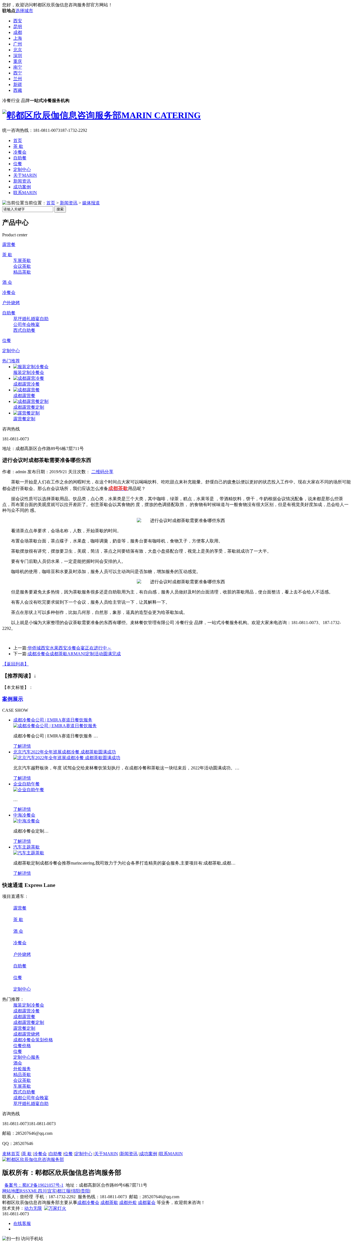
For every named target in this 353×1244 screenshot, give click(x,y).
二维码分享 (102, 471)
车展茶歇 (22, 260)
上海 (17, 38)
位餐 (17, 163)
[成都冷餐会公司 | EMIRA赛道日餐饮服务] (55, 725)
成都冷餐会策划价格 (33, 1039)
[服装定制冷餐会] (31, 366)
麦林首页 (11, 1153)
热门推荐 (11, 361)
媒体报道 (91, 202)
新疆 (17, 84)
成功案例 (22, 186)
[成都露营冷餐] (28, 378)
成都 (17, 32)
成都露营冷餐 (26, 384)
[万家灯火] (55, 1208)
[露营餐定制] (26, 413)
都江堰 (63, 1191)
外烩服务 (22, 1068)
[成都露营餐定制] (31, 401)
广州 (17, 44)
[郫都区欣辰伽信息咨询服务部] (33, 1159)
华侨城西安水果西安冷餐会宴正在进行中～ (69, 648)
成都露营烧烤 (26, 1034)
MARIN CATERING (161, 115)
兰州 (17, 78)
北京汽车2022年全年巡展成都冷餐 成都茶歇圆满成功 (64, 752)
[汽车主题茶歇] (28, 852)
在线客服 (22, 1223)
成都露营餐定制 (28, 407)
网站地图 (11, 1191)
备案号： (13, 1185)
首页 (17, 140)
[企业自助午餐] (28, 789)
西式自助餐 (24, 330)
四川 (42, 1191)
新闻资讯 (22, 181)
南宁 (17, 67)
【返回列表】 (15, 664)
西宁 (17, 73)
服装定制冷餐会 (28, 372)
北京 (17, 49)
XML (33, 1191)
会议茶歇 (22, 266)
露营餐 (8, 244)
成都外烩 (128, 1202)
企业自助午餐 (26, 784)
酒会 (17, 1063)
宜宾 (51, 1191)
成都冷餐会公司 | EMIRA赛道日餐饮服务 (52, 720)
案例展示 (12, 699)
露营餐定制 (24, 418)
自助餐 (19, 158)
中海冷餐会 (24, 815)
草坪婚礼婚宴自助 (31, 318)
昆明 (17, 26)
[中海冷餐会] (26, 820)
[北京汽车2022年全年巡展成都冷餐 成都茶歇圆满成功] (66, 757)
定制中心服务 (26, 1057)
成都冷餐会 (88, 1202)
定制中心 (22, 169)
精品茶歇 (22, 272)
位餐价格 (22, 1045)
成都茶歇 (109, 1202)
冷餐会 (19, 152)
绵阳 (75, 1191)
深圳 (17, 55)
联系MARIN (25, 192)
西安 (17, 20)
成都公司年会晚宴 (31, 1097)
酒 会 (7, 282)
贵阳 (85, 1191)
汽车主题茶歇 (26, 847)
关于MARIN (25, 175)
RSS (24, 1191)
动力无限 (33, 1208)
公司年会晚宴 (26, 324)
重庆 (17, 61)
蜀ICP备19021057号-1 (42, 1185)
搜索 (60, 209)
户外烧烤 (11, 302)
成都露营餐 (24, 395)
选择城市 (24, 10)
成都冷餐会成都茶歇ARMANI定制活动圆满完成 (74, 653)
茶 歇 (18, 146)
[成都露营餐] (26, 389)
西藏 (17, 90)
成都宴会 (147, 1202)
